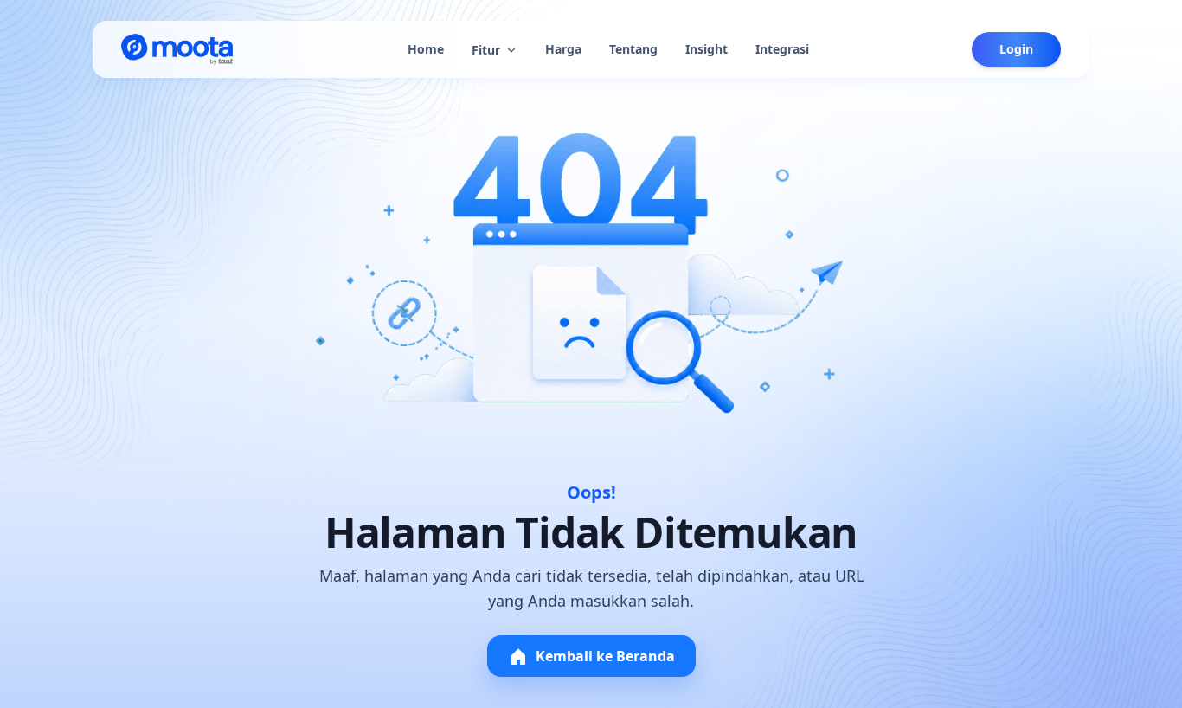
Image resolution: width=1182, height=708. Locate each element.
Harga (563, 49)
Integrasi (782, 49)
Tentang (633, 49)
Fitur (486, 50)
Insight (706, 49)
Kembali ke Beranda (605, 656)
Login (1016, 49)
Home (426, 49)
